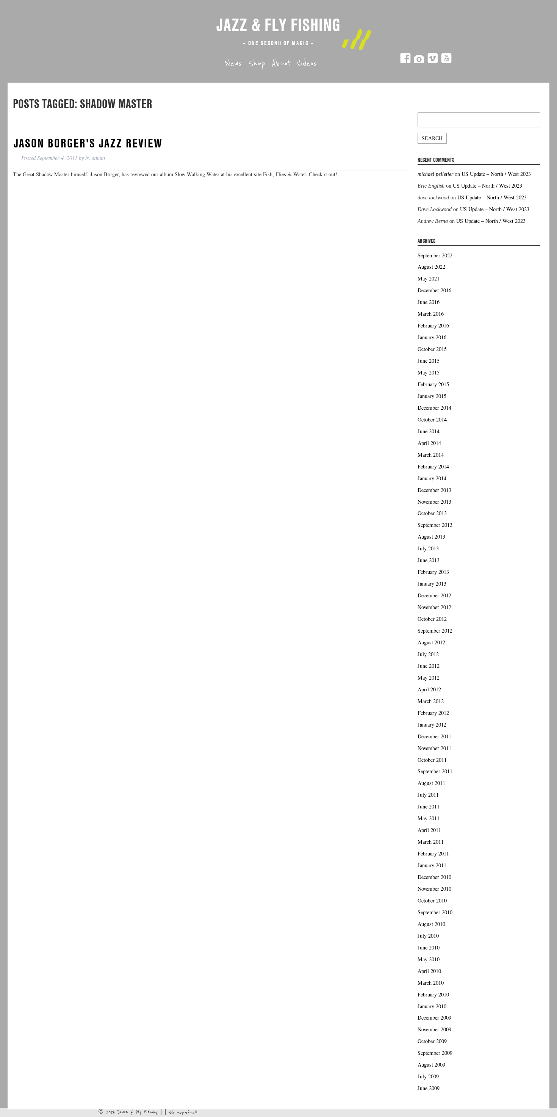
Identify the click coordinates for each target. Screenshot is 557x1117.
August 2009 (431, 1064)
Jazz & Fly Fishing (278, 24)
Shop (256, 64)
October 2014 (432, 419)
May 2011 (429, 818)
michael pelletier (435, 174)
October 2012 (432, 618)
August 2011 (431, 782)
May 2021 (429, 278)
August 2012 (431, 642)
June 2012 (429, 665)
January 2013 (432, 583)
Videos (307, 64)
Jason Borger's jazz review (88, 143)
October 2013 (432, 513)
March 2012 (431, 701)
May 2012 (429, 677)
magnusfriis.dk (187, 1112)
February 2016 (433, 325)
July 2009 (428, 1076)
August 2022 (431, 266)
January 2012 (432, 724)
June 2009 (429, 1088)
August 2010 (431, 923)
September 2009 (435, 1052)
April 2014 (429, 442)
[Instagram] (419, 61)
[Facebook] (405, 61)
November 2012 (434, 607)
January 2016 (432, 337)
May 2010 (429, 959)
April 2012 (429, 689)
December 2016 (434, 290)
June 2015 (429, 360)
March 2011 (431, 841)
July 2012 (428, 654)
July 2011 (428, 794)
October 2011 (432, 759)
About (281, 64)
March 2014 (431, 454)
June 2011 (429, 806)
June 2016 (429, 301)
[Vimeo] (432, 61)
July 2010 (428, 935)
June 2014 (429, 431)
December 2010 (434, 876)
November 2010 (434, 888)
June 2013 (429, 560)
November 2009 (434, 1029)
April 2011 (429, 829)
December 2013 (434, 489)
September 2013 (435, 524)
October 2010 (432, 900)
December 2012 (434, 595)
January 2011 (432, 865)
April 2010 (429, 970)
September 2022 (435, 255)
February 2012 (433, 712)
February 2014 (433, 466)
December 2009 (434, 1017)
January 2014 (432, 478)
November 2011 (434, 748)
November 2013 (434, 501)
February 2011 (433, 853)
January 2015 (432, 395)
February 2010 (433, 994)
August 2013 (431, 536)
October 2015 (432, 348)
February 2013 (433, 571)
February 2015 (433, 384)
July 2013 (428, 548)
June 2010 (429, 947)
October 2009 (432, 1041)
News (233, 64)
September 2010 (435, 912)
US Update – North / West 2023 (496, 173)
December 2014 (434, 407)
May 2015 (429, 372)
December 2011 (434, 736)
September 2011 (435, 771)
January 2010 (432, 1006)
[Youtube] (446, 61)
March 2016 (431, 313)
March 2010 (431, 982)
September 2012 (435, 630)
